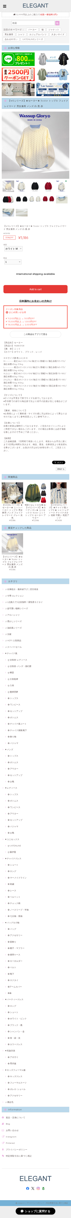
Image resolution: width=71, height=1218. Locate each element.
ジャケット (53, 29)
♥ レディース (11, 788)
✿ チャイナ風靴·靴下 (17, 730)
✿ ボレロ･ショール (17, 1089)
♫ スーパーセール (13, 647)
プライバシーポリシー (16, 1149)
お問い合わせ (12, 1130)
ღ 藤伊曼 (12, 852)
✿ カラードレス (15, 1044)
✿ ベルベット (14, 897)
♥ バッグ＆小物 (12, 922)
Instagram (11, 1136)
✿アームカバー (15, 986)
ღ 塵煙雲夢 (13, 692)
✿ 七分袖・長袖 (15, 916)
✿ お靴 (11, 781)
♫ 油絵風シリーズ (13, 627)
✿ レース (12, 890)
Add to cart (35, 289)
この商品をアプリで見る (35, 334)
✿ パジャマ (13, 743)
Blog (8, 1124)
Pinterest (10, 1143)
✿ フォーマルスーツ (17, 1082)
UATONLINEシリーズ (32, 39)
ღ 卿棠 (11, 672)
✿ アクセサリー (15, 935)
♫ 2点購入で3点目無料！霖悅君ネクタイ (24, 602)
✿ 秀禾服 (12, 1063)
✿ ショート (13, 865)
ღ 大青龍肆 (13, 679)
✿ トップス (13, 698)
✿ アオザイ (13, 1057)
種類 (5, 245)
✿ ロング (12, 871)
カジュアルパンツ (38, 34)
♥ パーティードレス (14, 999)
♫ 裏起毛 (9, 1102)
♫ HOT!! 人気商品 (13, 640)
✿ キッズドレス (15, 1076)
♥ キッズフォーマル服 (15, 1070)
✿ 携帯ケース (14, 954)
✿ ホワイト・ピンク (17, 1018)
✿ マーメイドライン (17, 877)
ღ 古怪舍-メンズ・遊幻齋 (19, 666)
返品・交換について (15, 1117)
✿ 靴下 (11, 974)
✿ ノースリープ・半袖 (18, 909)
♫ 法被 (8, 634)
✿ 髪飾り (12, 941)
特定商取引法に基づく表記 (19, 1156)
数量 (5, 258)
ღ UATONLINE (14, 845)
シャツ (21, 34)
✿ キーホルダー (15, 961)
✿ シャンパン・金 (16, 1031)
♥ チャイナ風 (11, 653)
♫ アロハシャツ (12, 615)
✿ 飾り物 (12, 736)
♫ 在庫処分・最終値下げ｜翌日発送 (21, 589)
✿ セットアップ (15, 711)
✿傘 (10, 993)
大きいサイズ (57, 34)
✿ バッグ (12, 929)
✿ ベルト (12, 967)
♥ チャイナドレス (13, 858)
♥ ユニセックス (12, 839)
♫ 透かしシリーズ (13, 621)
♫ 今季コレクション (14, 595)
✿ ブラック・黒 (15, 1025)
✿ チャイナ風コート (17, 723)
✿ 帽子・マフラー (16, 948)
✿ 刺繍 (11, 884)
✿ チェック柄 (14, 903)
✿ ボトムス (13, 717)
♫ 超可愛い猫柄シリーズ (16, 608)
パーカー (32, 29)
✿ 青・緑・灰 (14, 1038)
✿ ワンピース (14, 704)
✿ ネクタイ (13, 980)
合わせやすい (11, 39)
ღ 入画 (11, 685)
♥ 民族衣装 (10, 1050)
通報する (60, 469)
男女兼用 (9, 34)
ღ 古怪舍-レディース (17, 660)
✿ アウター (13, 768)
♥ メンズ (9, 749)
